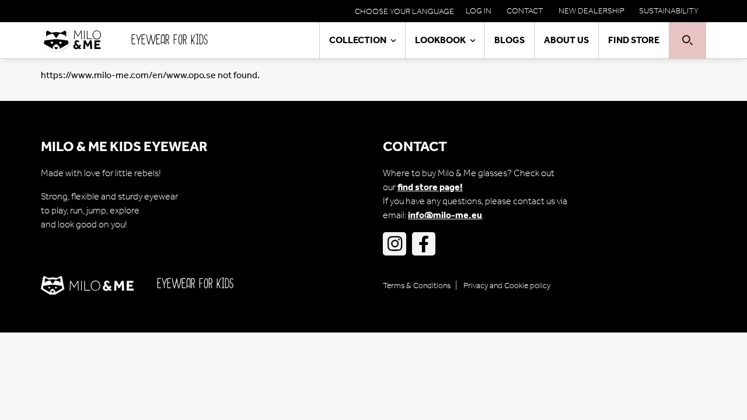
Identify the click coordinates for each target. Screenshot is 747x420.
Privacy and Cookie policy (506, 285)
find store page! (430, 186)
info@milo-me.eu (445, 214)
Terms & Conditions (417, 285)
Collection (357, 40)
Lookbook (440, 40)
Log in (478, 11)
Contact (525, 11)
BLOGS (509, 40)
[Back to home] (86, 40)
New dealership (591, 11)
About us (566, 40)
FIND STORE (633, 40)
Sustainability (669, 11)
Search (687, 40)
